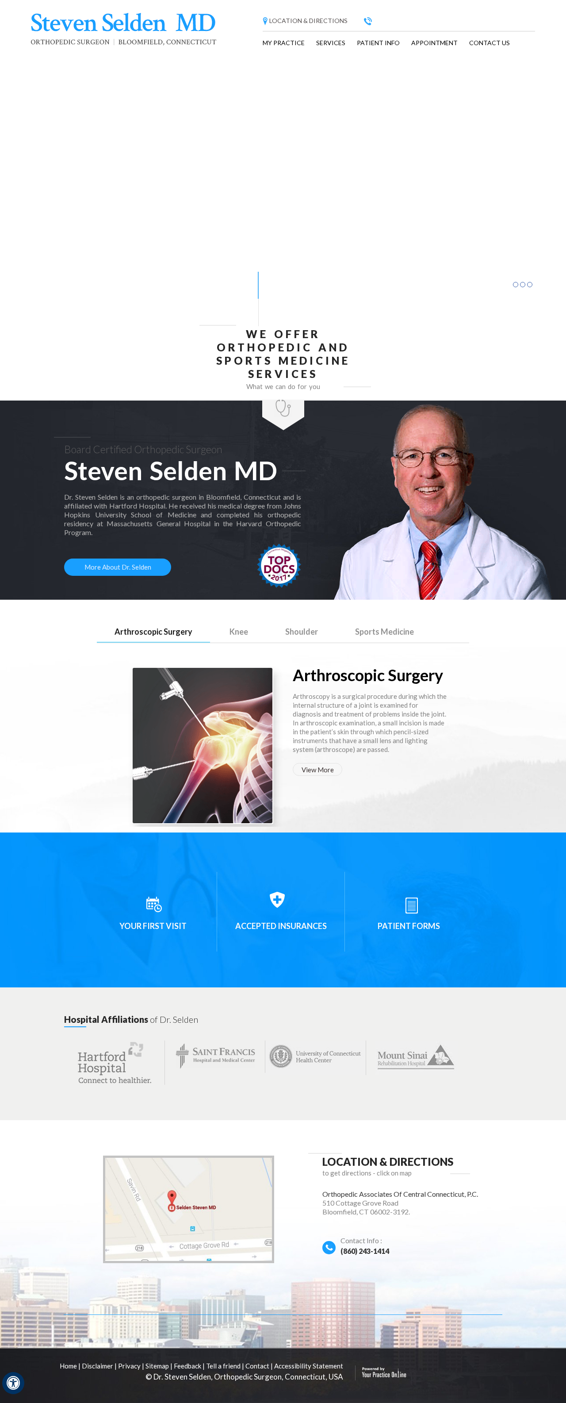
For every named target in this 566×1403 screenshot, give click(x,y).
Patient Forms (409, 926)
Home (68, 1366)
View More (318, 770)
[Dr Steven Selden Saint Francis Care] (215, 1056)
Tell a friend (223, 1366)
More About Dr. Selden (117, 567)
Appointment (434, 42)
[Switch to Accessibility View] (13, 1383)
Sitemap (157, 1366)
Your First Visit (153, 926)
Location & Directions (308, 20)
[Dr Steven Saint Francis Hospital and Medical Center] (416, 1056)
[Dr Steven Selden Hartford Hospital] (114, 1062)
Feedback (187, 1366)
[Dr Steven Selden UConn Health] (315, 1057)
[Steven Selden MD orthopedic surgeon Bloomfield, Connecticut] (124, 32)
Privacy (129, 1366)
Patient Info (378, 42)
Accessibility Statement (308, 1366)
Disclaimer (97, 1366)
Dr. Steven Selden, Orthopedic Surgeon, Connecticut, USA (248, 1376)
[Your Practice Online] (384, 1376)
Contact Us (489, 42)
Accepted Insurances (281, 926)
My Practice (284, 42)
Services (330, 42)
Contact (257, 1366)
